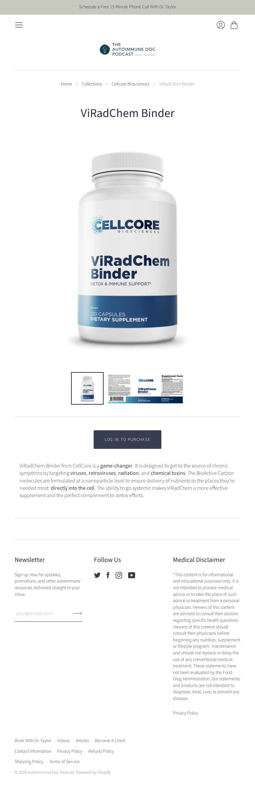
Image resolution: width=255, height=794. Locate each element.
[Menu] (19, 25)
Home (66, 84)
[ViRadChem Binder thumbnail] (87, 388)
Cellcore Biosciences (130, 84)
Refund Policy (101, 751)
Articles (82, 740)
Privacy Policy (69, 751)
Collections (92, 84)
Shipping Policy (29, 761)
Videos (63, 740)
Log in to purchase (127, 440)
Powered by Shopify (93, 772)
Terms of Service (64, 761)
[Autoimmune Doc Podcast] (127, 50)
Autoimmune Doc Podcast (51, 772)
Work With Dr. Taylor (33, 740)
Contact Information (33, 751)
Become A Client (110, 740)
